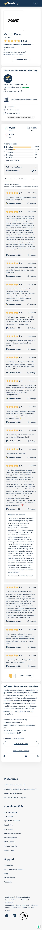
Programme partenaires (13, 869)
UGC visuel (8, 829)
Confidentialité (10, 900)
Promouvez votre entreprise (15, 797)
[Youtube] (26, 756)
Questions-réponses (12, 821)
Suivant (29, 676)
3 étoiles (9, 152)
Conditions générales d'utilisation (17, 897)
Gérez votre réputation (13, 793)
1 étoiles (9, 157)
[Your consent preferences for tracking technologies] (38, 926)
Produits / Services (21, 179)
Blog (6, 873)
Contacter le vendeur (21, 751)
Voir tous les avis (13, 160)
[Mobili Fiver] (13, 20)
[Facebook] (4, 756)
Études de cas (9, 878)
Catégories (8, 865)
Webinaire (8, 882)
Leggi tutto (9, 714)
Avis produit (8, 816)
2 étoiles (9, 155)
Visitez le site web (21, 744)
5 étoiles (9, 147)
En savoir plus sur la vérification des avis (20, 117)
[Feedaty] (11, 4)
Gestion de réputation (12, 833)
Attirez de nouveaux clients (14, 785)
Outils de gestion (10, 838)
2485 (22, 676)
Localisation (8, 825)
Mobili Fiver (13, 34)
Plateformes (9, 850)
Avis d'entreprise (10, 812)
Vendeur (8, 179)
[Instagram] (37, 756)
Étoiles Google (9, 842)
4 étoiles (9, 150)
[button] (21, 100)
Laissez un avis (21, 59)
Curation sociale (10, 846)
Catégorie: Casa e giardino (14, 738)
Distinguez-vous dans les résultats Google (20, 789)
